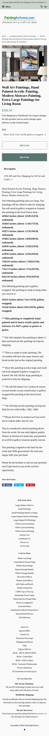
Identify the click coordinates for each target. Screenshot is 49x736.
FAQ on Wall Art (24, 649)
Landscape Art (24, 538)
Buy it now (24, 157)
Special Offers (24, 630)
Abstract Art (25, 535)
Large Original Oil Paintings (24, 520)
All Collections (24, 617)
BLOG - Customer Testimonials (24, 664)
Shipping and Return (24, 642)
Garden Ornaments (24, 588)
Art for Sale (24, 546)
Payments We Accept (24, 638)
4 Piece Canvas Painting (24, 527)
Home (4, 36)
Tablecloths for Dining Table (24, 599)
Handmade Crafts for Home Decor (24, 610)
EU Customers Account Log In (24, 671)
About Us (24, 627)
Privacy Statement (24, 667)
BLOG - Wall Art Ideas (24, 660)
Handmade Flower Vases (24, 595)
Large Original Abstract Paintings (24, 516)
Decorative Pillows (24, 576)
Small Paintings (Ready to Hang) (24, 512)
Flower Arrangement (24, 602)
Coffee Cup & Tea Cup (24, 591)
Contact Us (24, 634)
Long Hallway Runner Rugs (24, 562)
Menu (8, 6)
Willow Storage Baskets (24, 573)
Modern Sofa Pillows (24, 580)
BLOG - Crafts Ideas (24, 656)
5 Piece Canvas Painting (24, 531)
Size (4, 129)
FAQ (24, 645)
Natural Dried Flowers (24, 614)
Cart (45, 7)
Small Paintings (24, 509)
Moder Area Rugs (24, 558)
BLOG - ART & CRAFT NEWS (24, 653)
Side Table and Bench (24, 584)
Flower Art (24, 542)
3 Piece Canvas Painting (24, 523)
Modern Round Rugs (24, 565)
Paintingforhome (31, 725)
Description (10, 168)
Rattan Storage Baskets (24, 569)
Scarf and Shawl (24, 606)
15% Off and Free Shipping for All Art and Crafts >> (24, 178)
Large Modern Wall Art (25, 505)
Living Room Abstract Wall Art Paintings (23, 36)
